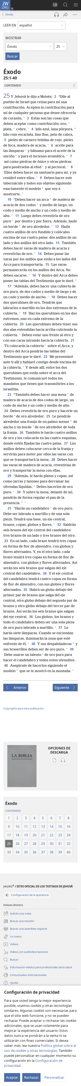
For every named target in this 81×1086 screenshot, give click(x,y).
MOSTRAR (13, 38)
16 (34, 275)
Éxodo (9, 14)
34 (45, 573)
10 (9, 199)
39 (72, 649)
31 (9, 508)
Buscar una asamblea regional (25, 929)
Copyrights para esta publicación (23, 708)
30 (19, 492)
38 (33, 643)
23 (9, 394)
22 (46, 356)
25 (6, 95)
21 (73, 340)
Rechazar (31, 1077)
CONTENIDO (13, 811)
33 (6, 540)
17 (9, 286)
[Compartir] (65, 14)
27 (66, 443)
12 (57, 226)
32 (59, 524)
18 (53, 297)
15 (47, 264)
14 (40, 253)
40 (6, 665)
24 (6, 410)
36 (31, 616)
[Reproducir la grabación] (56, 14)
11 (17, 215)
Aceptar (12, 1077)
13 (58, 242)
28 (53, 459)
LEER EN (9, 25)
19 (25, 313)
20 (22, 324)
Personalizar (54, 1077)
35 (25, 589)
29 (9, 475)
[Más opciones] (75, 14)
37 (60, 627)
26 (22, 432)
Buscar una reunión (18, 921)
